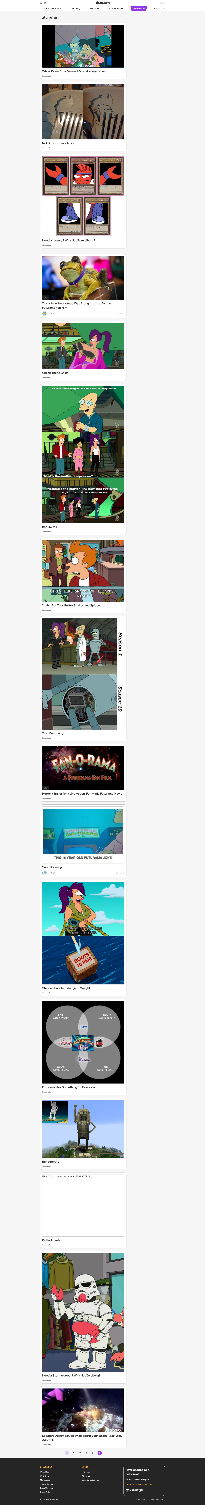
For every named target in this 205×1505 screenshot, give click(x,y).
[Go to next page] (100, 1453)
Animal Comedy (47, 1484)
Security (151, 1499)
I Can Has (44, 1472)
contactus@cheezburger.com (139, 1484)
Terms (138, 1499)
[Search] (45, 3)
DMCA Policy (160, 1499)
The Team (86, 1472)
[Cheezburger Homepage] (103, 3)
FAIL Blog (44, 1476)
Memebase (45, 1480)
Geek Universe (46, 1488)
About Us (86, 1476)
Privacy (144, 1499)
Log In (162, 3)
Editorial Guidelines (90, 1480)
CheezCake (45, 1492)
